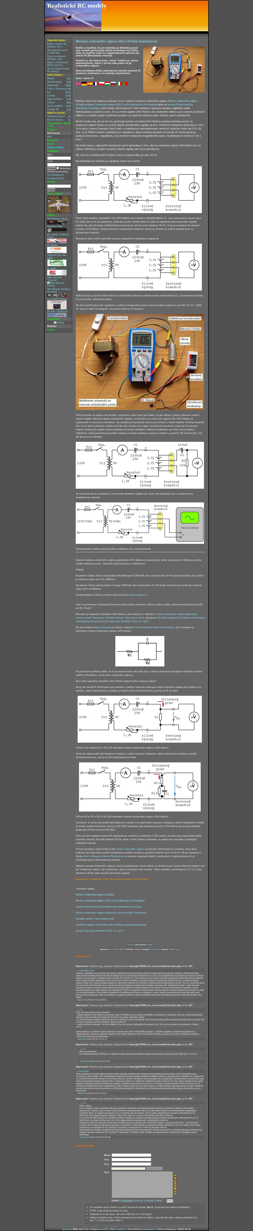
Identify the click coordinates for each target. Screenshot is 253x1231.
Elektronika (59, 85)
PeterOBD (84, 970)
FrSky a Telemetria (59, 88)
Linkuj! (178, 949)
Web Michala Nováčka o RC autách (59, 290)
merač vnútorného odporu (130, 849)
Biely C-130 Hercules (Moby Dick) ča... (57, 63)
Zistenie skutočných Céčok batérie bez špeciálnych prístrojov (109, 906)
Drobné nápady (59, 82)
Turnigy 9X (59, 109)
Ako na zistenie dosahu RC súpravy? (58, 70)
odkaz (79, 1027)
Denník (59, 78)
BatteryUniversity (102, 627)
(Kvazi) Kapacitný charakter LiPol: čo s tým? (125, 621)
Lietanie (59, 95)
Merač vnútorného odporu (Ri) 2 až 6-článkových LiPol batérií (121, 104)
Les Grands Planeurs (57, 299)
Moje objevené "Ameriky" (54, 278)
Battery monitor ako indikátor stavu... (57, 45)
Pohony (59, 102)
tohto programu (137, 594)
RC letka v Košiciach (57, 311)
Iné (59, 92)
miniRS (104, 1229)
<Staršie (130, 945)
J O (80, 1010)
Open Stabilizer (59, 99)
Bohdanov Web (54, 226)
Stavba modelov (59, 106)
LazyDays (120, 1229)
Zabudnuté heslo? (55, 178)
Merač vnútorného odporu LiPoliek (95, 894)
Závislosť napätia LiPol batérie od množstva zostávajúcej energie (111, 924)
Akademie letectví (59, 116)
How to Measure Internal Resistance (154, 627)
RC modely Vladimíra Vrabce (58, 236)
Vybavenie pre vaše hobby (56, 256)
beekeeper (149, 1229)
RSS (49, 136)
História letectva (59, 119)
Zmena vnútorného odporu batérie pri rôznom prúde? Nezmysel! (111, 912)
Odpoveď (81, 1000)
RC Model (52, 245)
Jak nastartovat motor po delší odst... (57, 51)
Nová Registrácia (55, 175)
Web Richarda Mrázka (58, 218)
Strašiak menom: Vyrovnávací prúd (125, 617)
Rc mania (51, 268)
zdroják (150, 1200)
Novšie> (150, 945)
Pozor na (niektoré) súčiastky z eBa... (56, 57)
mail (92, 970)
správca (66, 1229)
